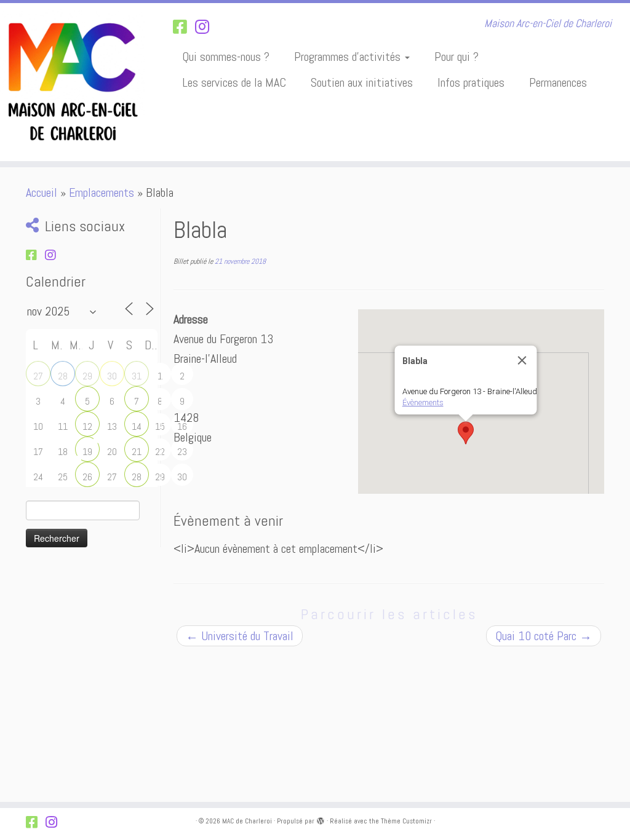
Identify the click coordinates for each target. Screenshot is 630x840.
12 (87, 426)
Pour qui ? (456, 57)
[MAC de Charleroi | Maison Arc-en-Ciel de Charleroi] (74, 82)
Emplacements (101, 192)
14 (137, 426)
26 (87, 476)
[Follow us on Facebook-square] (184, 27)
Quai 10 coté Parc (543, 636)
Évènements (423, 402)
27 (38, 376)
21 (137, 451)
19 (87, 451)
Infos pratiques (470, 82)
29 (87, 376)
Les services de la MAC (234, 82)
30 (112, 376)
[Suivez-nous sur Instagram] (206, 27)
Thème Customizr (406, 821)
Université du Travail (239, 636)
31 (137, 376)
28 (63, 376)
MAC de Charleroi (247, 821)
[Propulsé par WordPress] (320, 819)
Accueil (41, 192)
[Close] (522, 360)
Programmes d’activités (349, 57)
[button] (466, 433)
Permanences (558, 82)
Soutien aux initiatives (362, 82)
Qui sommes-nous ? (225, 57)
